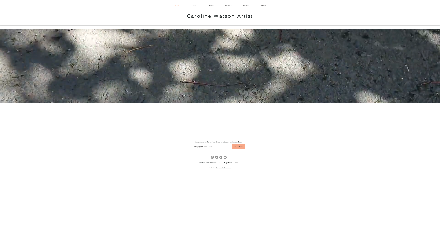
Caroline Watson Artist (220, 16)
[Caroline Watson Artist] (212, 157)
